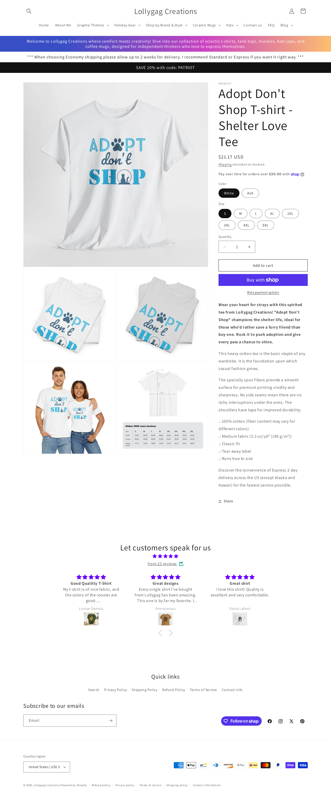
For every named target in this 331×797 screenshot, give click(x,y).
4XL (246, 225)
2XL (290, 213)
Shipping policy (177, 785)
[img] (165, 556)
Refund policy (101, 785)
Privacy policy (124, 785)
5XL (265, 225)
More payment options (263, 292)
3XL (227, 225)
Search (94, 689)
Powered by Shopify (73, 785)
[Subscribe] (110, 721)
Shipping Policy (144, 689)
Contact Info (232, 689)
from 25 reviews (162, 563)
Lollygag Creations (47, 785)
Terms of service (150, 785)
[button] (29, 11)
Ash (250, 193)
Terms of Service (203, 689)
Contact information (207, 785)
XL (272, 213)
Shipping (225, 164)
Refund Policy (173, 689)
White (229, 193)
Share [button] (228, 501)
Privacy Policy (115, 689)
